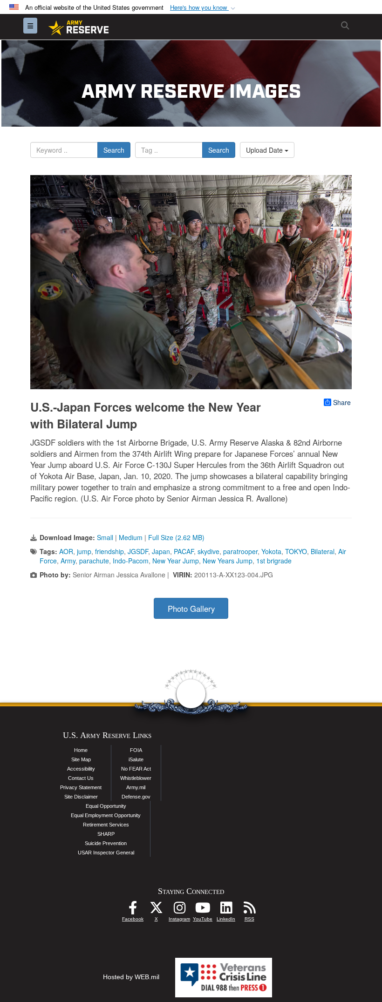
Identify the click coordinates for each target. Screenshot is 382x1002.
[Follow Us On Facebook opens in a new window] (132, 910)
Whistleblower (135, 778)
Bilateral (322, 551)
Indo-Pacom (131, 560)
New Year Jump (175, 560)
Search (113, 150)
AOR (66, 551)
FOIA (136, 750)
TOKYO (296, 551)
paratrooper (240, 551)
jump (84, 551)
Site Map (81, 759)
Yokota (271, 551)
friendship (109, 551)
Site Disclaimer (81, 796)
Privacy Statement (81, 787)
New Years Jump (227, 560)
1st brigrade (274, 560)
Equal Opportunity (106, 806)
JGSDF (138, 551)
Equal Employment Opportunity (106, 815)
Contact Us (81, 778)
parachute (94, 560)
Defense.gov (136, 796)
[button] (203, 8)
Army (68, 560)
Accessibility (81, 769)
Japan (161, 551)
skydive (208, 551)
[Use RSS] (249, 910)
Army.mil (135, 787)
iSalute (136, 759)
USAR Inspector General (106, 852)
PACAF (184, 551)
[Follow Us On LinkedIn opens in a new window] (226, 910)
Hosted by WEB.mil (131, 977)
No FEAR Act (136, 769)
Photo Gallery (191, 608)
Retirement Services (106, 824)
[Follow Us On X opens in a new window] (156, 910)
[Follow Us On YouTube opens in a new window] (202, 910)
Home (81, 750)
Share (342, 402)
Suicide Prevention (106, 843)
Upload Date (265, 150)
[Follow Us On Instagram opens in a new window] (179, 910)
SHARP (106, 834)
